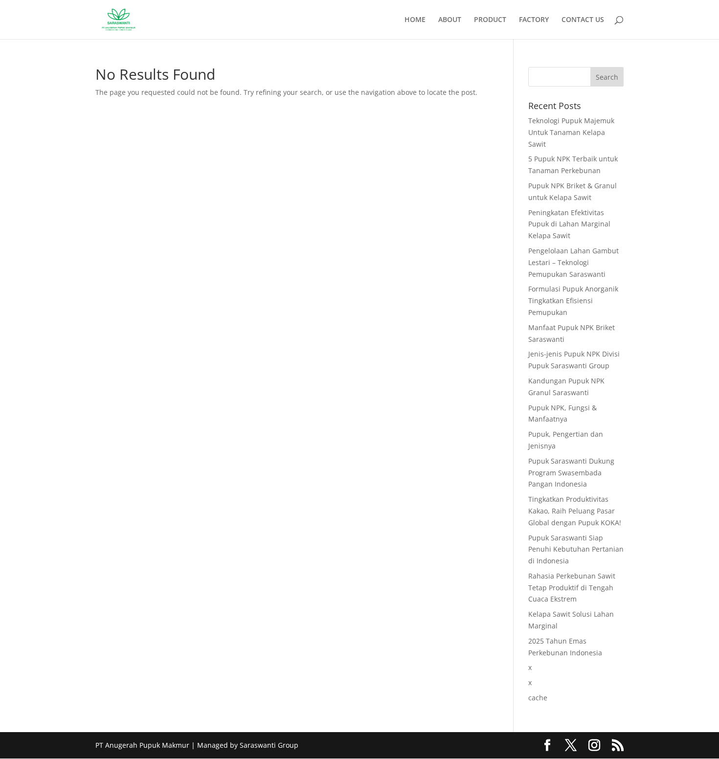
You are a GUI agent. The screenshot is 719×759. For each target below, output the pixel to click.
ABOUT (449, 20)
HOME (415, 20)
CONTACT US (583, 20)
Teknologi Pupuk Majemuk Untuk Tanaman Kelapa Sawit (571, 132)
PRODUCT (490, 20)
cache (537, 697)
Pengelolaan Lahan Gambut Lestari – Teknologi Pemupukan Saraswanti (573, 262)
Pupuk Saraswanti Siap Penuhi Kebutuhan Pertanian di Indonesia (576, 549)
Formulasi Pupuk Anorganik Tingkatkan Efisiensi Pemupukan (573, 300)
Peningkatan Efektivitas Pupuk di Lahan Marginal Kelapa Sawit (569, 224)
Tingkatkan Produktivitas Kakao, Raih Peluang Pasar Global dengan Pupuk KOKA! (574, 510)
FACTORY (534, 20)
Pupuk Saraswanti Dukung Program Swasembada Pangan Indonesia (571, 472)
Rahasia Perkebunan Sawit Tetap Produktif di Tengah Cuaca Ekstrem (571, 587)
